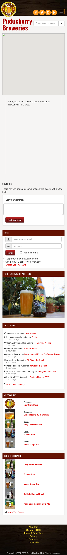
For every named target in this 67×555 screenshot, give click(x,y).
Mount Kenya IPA (31, 444)
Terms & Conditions (33, 533)
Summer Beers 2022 (33, 348)
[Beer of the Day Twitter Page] (42, 13)
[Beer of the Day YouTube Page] (54, 13)
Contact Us (33, 542)
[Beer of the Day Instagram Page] (48, 13)
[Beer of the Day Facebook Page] (36, 13)
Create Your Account (15, 264)
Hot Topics (31, 333)
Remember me (31, 252)
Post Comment (14, 220)
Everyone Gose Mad (47, 371)
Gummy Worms (44, 342)
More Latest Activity (15, 384)
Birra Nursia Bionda (38, 365)
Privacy (33, 536)
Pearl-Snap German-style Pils (37, 503)
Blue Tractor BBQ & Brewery (36, 414)
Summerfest (29, 434)
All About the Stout (35, 359)
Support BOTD (33, 529)
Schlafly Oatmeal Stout (34, 494)
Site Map (33, 539)
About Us (33, 526)
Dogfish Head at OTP (39, 377)
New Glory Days (31, 404)
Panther (34, 337)
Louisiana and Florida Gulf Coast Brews (42, 354)
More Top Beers (16, 512)
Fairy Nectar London (33, 424)
